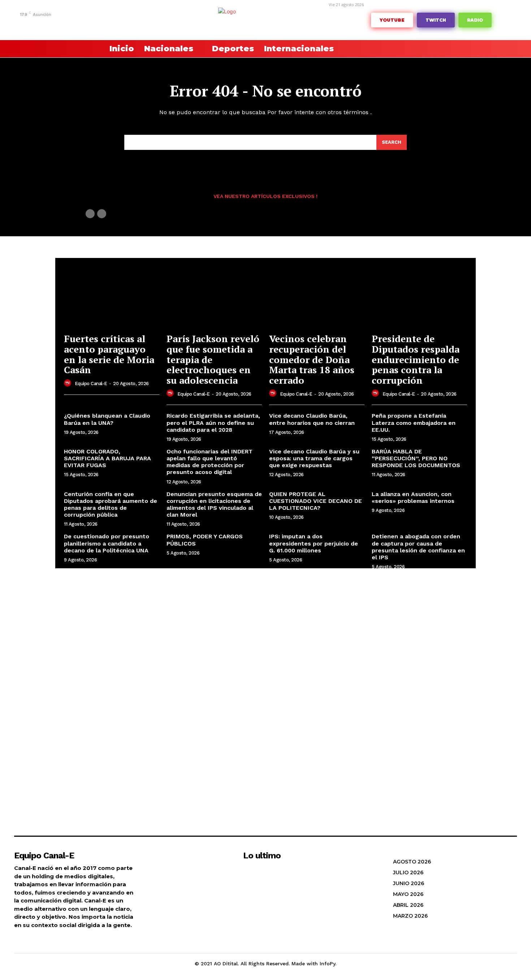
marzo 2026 (410, 916)
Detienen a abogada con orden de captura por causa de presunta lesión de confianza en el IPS (418, 547)
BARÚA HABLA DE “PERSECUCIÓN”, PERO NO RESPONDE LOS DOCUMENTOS (416, 458)
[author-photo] (68, 383)
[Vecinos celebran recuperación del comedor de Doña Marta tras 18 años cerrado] (316, 293)
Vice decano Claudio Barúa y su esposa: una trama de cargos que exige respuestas (314, 458)
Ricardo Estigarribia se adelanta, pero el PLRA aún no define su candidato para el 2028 (213, 422)
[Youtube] (117, 24)
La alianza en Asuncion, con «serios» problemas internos (413, 497)
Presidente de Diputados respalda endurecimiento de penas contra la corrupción (415, 359)
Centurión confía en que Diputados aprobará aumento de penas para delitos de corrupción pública (110, 504)
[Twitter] (95, 24)
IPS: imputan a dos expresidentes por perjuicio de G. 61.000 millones (313, 543)
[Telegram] (62, 24)
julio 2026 (408, 872)
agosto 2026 (412, 861)
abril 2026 (408, 905)
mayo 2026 (408, 894)
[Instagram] (51, 24)
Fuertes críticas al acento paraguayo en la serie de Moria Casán (109, 354)
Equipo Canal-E (91, 383)
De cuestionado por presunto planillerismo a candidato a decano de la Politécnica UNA (106, 543)
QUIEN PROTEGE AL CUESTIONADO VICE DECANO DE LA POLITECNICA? (315, 501)
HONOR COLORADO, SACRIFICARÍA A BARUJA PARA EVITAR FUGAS (107, 458)
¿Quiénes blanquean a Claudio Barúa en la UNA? (107, 419)
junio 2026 (408, 883)
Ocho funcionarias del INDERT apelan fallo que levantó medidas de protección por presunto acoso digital (209, 462)
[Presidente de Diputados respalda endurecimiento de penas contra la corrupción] (419, 293)
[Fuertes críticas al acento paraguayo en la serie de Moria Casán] (111, 293)
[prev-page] (90, 213)
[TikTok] (73, 24)
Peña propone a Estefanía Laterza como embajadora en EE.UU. (414, 422)
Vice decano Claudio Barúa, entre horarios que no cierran (312, 419)
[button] (81, 48)
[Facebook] (39, 24)
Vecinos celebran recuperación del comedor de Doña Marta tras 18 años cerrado (311, 359)
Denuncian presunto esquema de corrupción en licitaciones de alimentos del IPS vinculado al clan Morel (214, 504)
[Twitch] (84, 24)
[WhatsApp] (106, 24)
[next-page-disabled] (101, 213)
